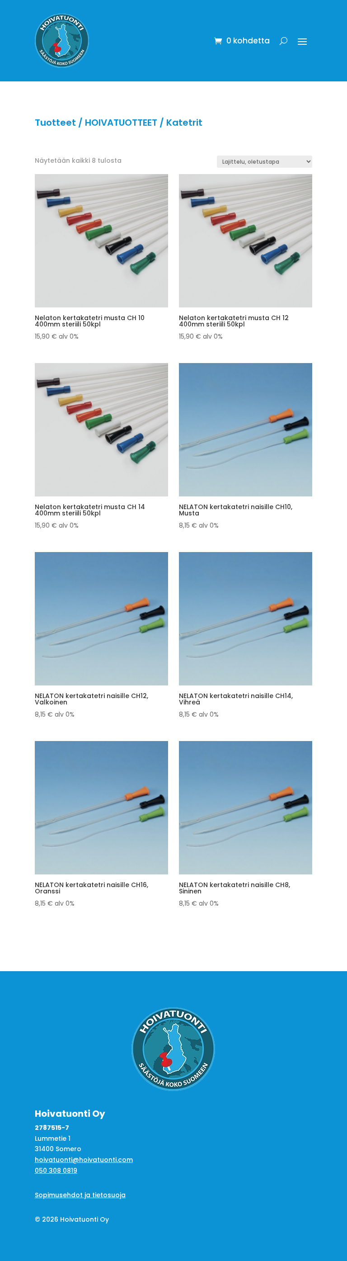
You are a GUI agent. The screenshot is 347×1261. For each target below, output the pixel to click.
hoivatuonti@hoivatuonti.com (84, 1159)
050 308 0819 (56, 1170)
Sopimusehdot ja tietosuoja (80, 1195)
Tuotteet (55, 122)
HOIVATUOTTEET (121, 122)
